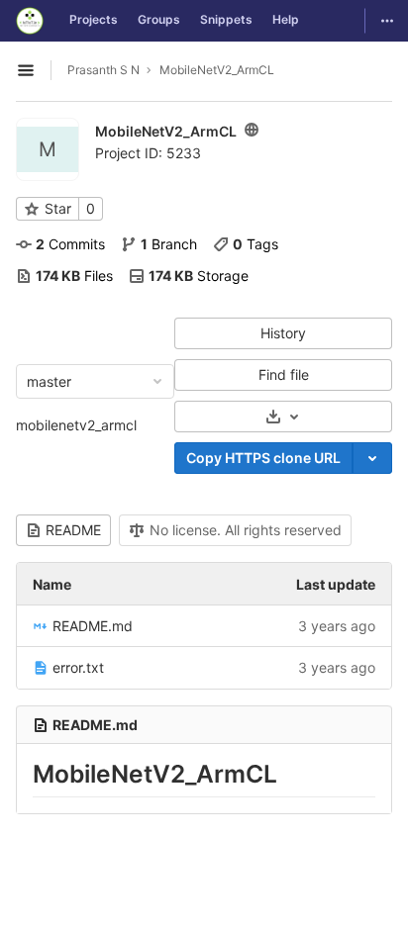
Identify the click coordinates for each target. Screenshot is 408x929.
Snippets (226, 19)
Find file (283, 374)
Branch (169, 243)
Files (74, 275)
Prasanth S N (103, 69)
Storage (199, 275)
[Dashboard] (29, 21)
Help (285, 19)
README (73, 529)
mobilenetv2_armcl (76, 425)
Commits (70, 243)
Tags (255, 243)
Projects (93, 19)
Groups (159, 19)
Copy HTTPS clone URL (263, 457)
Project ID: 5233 (148, 152)
